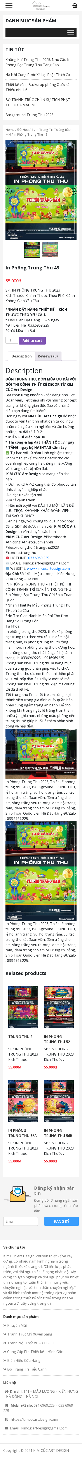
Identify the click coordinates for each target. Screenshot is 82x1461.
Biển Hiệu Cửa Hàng (23, 1360)
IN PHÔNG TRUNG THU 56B (58, 1133)
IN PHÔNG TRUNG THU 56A (22, 1133)
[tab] (21, 356)
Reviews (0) (48, 356)
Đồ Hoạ (23, 129)
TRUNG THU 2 (20, 1036)
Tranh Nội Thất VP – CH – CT (30, 1343)
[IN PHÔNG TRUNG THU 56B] (59, 1100)
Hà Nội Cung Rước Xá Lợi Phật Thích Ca (37, 74)
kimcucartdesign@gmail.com (44, 1428)
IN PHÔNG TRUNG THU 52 (57, 1039)
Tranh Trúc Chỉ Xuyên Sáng (29, 1334)
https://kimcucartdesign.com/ (34, 1419)
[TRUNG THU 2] (23, 1007)
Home (9, 129)
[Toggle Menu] (8, 5)
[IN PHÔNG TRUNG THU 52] (59, 1007)
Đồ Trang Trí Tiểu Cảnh (26, 1369)
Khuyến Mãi (16, 1325)
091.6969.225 (44, 1405)
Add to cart (32, 340)
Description (22, 356)
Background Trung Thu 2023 (29, 114)
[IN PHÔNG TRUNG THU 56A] (23, 1100)
